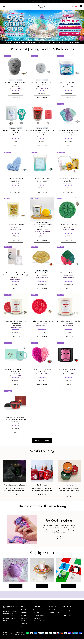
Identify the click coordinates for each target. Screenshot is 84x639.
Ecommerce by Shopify (18, 633)
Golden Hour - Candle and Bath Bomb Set (42, 225)
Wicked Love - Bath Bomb (42, 369)
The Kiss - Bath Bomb (42, 272)
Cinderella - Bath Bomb (15, 178)
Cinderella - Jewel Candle (42, 178)
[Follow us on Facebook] (65, 611)
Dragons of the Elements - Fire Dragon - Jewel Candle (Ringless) (15, 418)
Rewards (36, 612)
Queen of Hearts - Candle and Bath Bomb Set (42, 131)
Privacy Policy (53, 609)
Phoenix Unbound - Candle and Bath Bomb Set (15, 131)
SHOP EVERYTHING (42, 440)
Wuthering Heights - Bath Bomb (42, 321)
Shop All (24, 623)
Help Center (37, 618)
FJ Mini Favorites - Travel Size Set (68, 178)
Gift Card (24, 620)
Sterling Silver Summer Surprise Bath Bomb (42, 83)
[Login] (72, 6)
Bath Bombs (25, 609)
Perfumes (24, 618)
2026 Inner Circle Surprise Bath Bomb (15, 83)
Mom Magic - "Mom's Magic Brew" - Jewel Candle (15, 370)
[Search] (7, 6)
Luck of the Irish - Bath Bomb (68, 224)
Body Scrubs (25, 615)
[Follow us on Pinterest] (74, 611)
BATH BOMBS (15, 585)
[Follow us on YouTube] (65, 615)
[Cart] (80, 6)
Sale (22, 626)
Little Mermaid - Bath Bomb (68, 130)
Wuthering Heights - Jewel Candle (68, 321)
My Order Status (38, 615)
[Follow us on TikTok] (69, 615)
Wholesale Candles (39, 620)
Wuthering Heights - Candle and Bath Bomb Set (15, 322)
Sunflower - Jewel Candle (15, 224)
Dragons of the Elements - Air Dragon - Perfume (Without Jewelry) (15, 273)
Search (35, 609)
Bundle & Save (68, 585)
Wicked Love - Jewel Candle (68, 369)
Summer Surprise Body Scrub (68, 82)
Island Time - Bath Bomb (68, 272)
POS (11, 633)
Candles (23, 612)
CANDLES (42, 585)
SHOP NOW (14, 494)
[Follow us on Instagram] (69, 611)
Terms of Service (54, 612)
